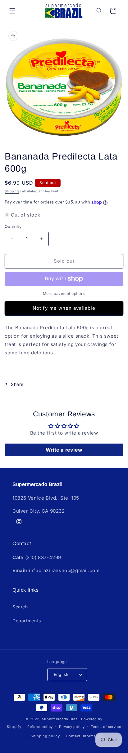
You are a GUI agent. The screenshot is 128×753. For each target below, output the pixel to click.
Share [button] (17, 384)
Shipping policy (45, 736)
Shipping (12, 191)
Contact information (84, 736)
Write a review (64, 450)
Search (20, 606)
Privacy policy (72, 727)
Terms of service (106, 727)
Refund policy (40, 727)
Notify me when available (64, 308)
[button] (12, 11)
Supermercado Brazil (61, 719)
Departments (26, 620)
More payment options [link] (64, 293)
